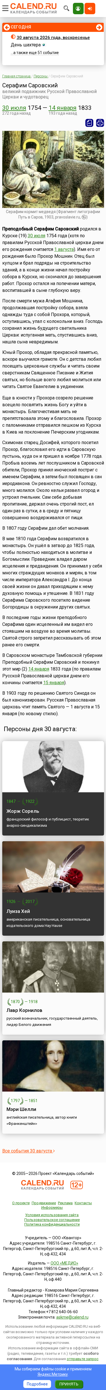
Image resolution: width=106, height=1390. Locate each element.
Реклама (65, 1203)
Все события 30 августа (27, 1151)
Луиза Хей (18, 911)
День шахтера (26, 45)
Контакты (83, 1203)
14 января (63, 107)
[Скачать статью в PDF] (89, 123)
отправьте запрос (82, 1359)
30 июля (14, 107)
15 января (53, 682)
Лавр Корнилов (24, 1010)
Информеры (52, 1207)
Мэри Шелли (21, 1109)
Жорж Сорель (23, 811)
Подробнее (37, 1384)
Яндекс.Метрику (53, 1374)
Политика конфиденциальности (52, 1224)
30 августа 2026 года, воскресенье (53, 37)
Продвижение (44, 1203)
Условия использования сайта (52, 1215)
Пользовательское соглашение (52, 1220)
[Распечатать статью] (100, 123)
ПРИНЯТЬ (68, 1384)
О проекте (21, 1203)
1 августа (64, 249)
